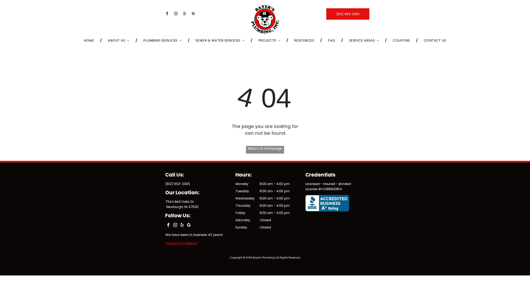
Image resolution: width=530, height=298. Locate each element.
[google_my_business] (193, 14)
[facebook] (167, 14)
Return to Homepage (265, 148)
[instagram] (176, 14)
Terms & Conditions (181, 243)
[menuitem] (90, 40)
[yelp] (184, 14)
